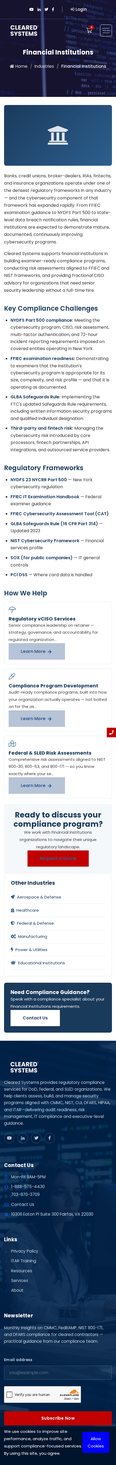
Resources (21, 1271)
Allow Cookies (96, 1442)
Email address (18, 1359)
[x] (36, 1138)
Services (19, 1280)
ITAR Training (23, 1261)
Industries (44, 66)
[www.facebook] (50, 1138)
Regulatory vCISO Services (42, 619)
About (17, 1290)
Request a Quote (58, 858)
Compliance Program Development (53, 686)
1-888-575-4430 (28, 1186)
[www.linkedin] (23, 1138)
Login (81, 9)
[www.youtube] (9, 1138)
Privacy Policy (24, 1251)
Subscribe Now (58, 1418)
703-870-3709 (25, 1194)
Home (21, 66)
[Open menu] (106, 30)
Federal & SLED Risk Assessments (50, 753)
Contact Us (35, 1018)
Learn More (34, 651)
